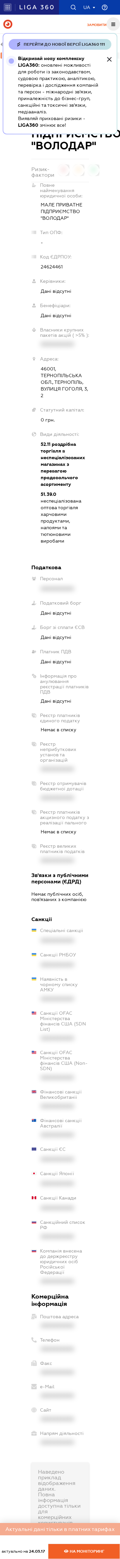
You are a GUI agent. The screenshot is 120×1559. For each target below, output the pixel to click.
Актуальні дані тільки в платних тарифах (60, 1529)
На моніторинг (86, 1551)
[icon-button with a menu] (113, 24)
